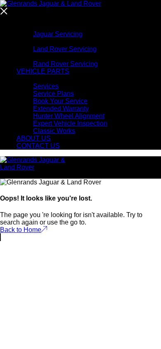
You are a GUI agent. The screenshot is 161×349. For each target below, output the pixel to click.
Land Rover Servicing (65, 49)
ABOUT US (34, 138)
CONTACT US (38, 145)
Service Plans (53, 93)
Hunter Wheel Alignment (68, 116)
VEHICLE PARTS (43, 71)
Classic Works (54, 130)
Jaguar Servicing (58, 34)
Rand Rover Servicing (65, 63)
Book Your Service (60, 101)
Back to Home (20, 229)
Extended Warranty (61, 108)
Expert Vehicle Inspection (70, 123)
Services (46, 86)
